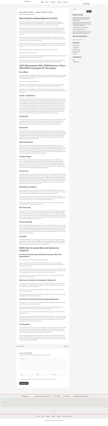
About (47, 2)
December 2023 (76, 49)
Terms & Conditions (66, 416)
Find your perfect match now (79, 29)
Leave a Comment (23, 14)
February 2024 (76, 45)
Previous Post (20, 346)
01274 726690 (86, 3)
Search (74, 9)
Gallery (59, 2)
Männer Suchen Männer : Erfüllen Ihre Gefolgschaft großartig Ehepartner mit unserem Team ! (81, 19)
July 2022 (75, 54)
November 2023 (76, 51)
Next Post (66, 346)
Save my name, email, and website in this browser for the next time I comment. (38, 379)
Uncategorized (76, 61)
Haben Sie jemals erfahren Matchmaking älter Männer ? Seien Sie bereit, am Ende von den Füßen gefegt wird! (82, 24)
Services (53, 2)
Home (42, 2)
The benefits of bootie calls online (80, 27)
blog (29, 14)
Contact (65, 2)
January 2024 (76, 47)
